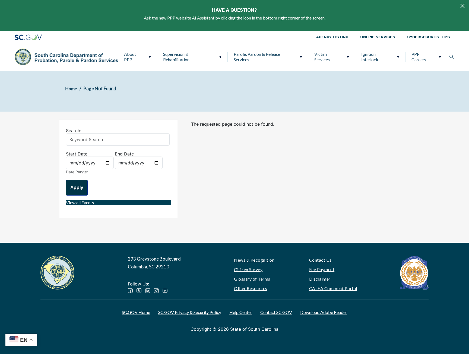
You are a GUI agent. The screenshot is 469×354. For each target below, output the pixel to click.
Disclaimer (320, 278)
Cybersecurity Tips (428, 37)
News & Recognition (254, 259)
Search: (73, 130)
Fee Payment (322, 269)
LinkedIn (147, 290)
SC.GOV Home (136, 312)
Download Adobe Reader (323, 312)
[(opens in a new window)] (414, 272)
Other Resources (250, 288)
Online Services (377, 37)
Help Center (240, 312)
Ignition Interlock (369, 56)
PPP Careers (418, 56)
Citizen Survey (248, 269)
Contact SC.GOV (276, 312)
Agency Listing (332, 37)
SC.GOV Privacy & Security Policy (189, 312)
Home (71, 88)
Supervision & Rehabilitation (176, 56)
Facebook (130, 290)
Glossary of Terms (252, 278)
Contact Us (320, 259)
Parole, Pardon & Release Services (257, 56)
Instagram (156, 290)
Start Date (76, 154)
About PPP (130, 56)
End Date (124, 154)
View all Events (80, 202)
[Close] (462, 6)
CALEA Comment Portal (333, 288)
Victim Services (322, 56)
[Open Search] (451, 57)
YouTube (165, 290)
